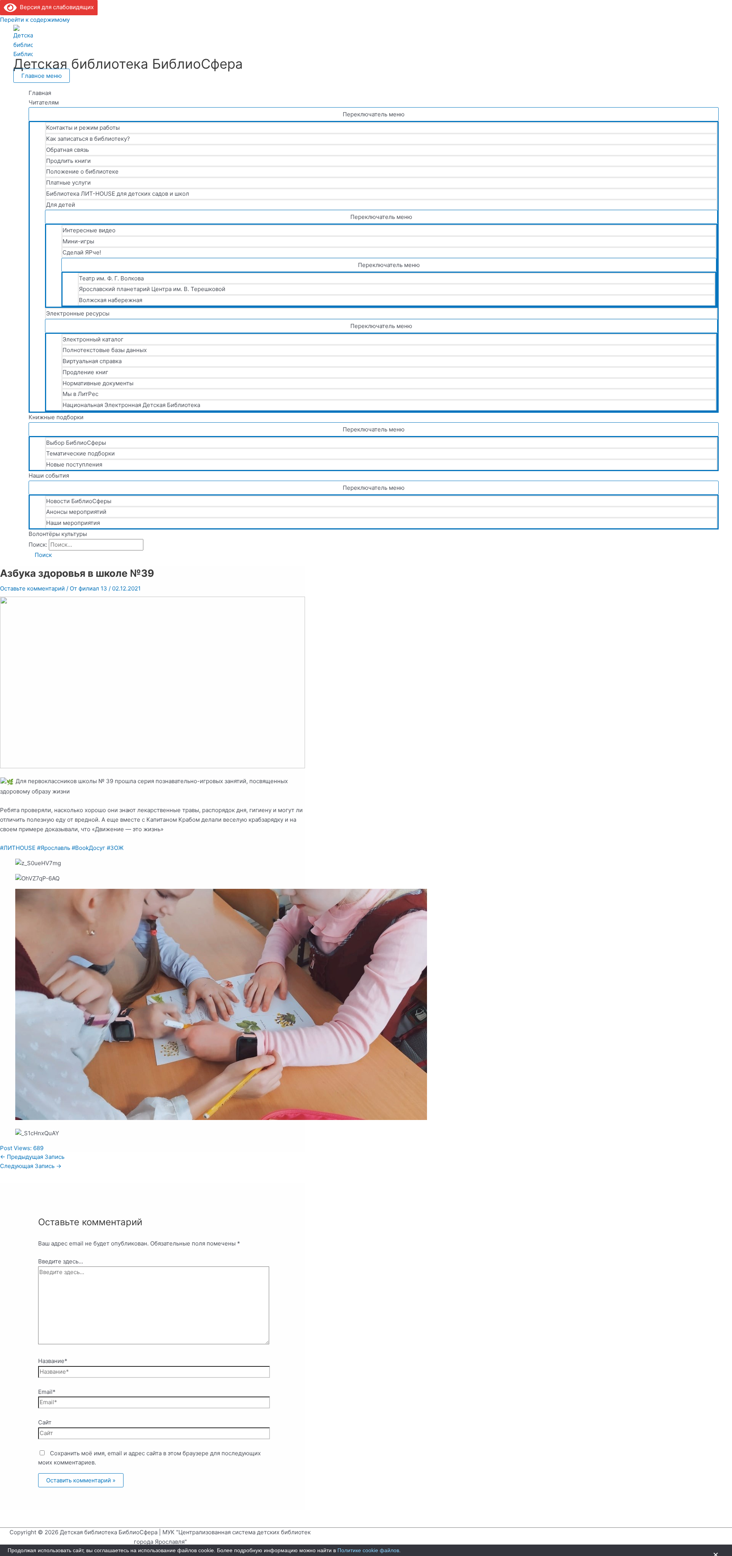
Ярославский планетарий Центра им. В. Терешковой (152, 289)
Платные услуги (68, 182)
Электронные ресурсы (77, 313)
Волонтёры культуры (58, 533)
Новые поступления (74, 464)
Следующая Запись (30, 1166)
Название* (52, 1361)
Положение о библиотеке (82, 171)
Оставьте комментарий (32, 588)
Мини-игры (78, 241)
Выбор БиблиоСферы (76, 442)
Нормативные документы (98, 383)
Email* (47, 1391)
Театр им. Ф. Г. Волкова (111, 278)
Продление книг (85, 372)
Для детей (60, 204)
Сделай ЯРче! (82, 252)
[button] (40, 554)
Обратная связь (67, 149)
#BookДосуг (88, 847)
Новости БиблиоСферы (78, 501)
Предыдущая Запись (32, 1156)
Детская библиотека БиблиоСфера (128, 64)
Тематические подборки (80, 453)
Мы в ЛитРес (80, 393)
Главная (40, 93)
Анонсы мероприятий (76, 511)
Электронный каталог (93, 339)
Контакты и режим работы (83, 127)
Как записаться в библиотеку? (88, 138)
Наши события (49, 475)
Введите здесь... (60, 1261)
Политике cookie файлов (368, 1550)
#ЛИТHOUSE (17, 847)
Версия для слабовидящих (55, 7)
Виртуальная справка (92, 361)
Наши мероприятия (73, 522)
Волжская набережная (110, 300)
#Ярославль (53, 847)
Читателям (44, 102)
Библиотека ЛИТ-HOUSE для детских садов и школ (117, 193)
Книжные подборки (56, 417)
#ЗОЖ (115, 847)
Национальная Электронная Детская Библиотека (131, 405)
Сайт (44, 1422)
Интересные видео (89, 230)
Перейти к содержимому (35, 19)
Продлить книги (68, 160)
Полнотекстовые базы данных (105, 350)
